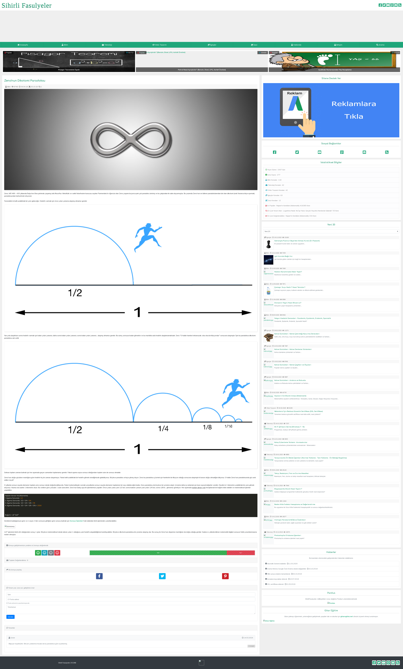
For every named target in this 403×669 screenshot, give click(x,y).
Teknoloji (108, 45)
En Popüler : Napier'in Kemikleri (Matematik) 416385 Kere (288, 206)
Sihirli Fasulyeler (27, 5)
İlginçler (213, 45)
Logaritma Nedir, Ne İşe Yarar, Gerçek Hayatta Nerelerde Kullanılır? (335, 70)
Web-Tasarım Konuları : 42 (278, 190)
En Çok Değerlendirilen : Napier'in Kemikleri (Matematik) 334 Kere (291, 216)
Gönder (10, 617)
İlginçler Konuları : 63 (275, 195)
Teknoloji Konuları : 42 (276, 185)
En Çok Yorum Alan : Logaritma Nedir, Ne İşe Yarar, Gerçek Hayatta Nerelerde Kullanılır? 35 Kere (303, 211)
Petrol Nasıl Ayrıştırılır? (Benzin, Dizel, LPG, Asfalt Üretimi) (69, 70)
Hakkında (297, 45)
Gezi (255, 45)
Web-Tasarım (161, 45)
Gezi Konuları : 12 (274, 200)
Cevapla (251, 646)
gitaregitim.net (346, 616)
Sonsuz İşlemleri (76, 521)
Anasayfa (24, 45)
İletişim (339, 45)
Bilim (66, 45)
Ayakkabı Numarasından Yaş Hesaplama (202, 70)
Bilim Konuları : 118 (274, 180)
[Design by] (201, 662)
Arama (381, 45)
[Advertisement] (201, 26)
